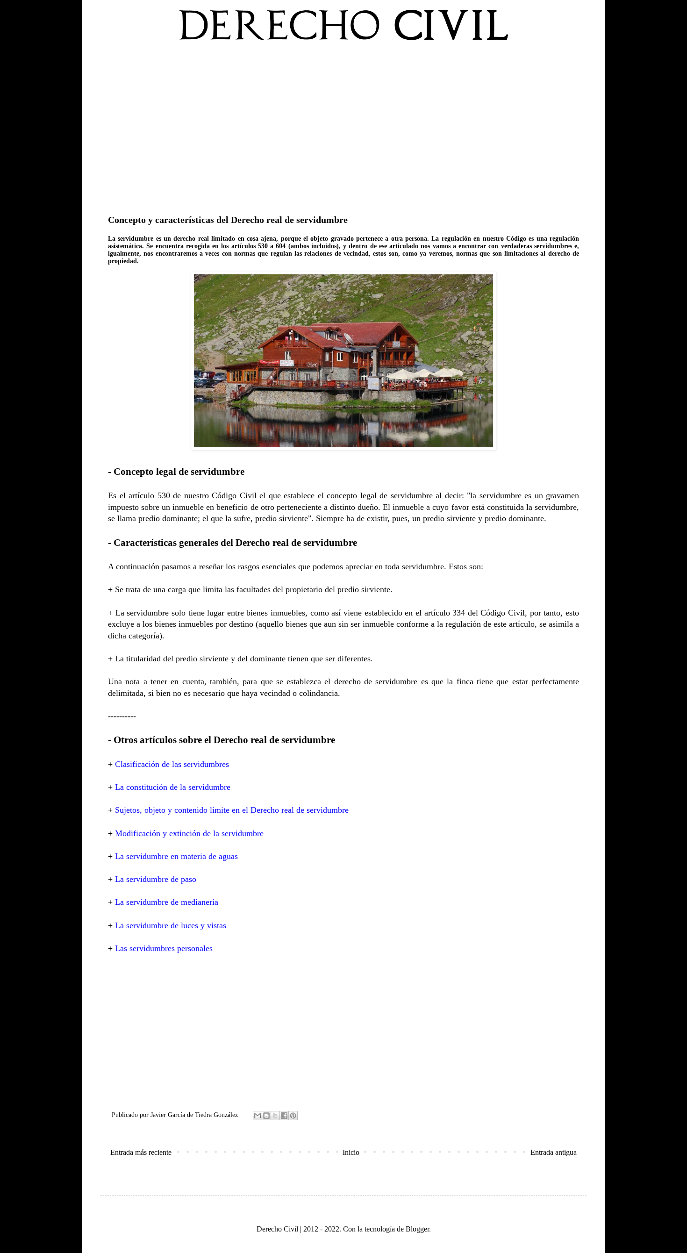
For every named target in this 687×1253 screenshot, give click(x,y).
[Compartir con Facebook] (284, 1115)
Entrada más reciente (141, 1152)
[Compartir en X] (275, 1115)
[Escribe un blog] (266, 1115)
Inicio (351, 1152)
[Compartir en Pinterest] (293, 1115)
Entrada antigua (553, 1152)
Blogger (417, 1229)
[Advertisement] (343, 125)
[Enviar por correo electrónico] (257, 1115)
